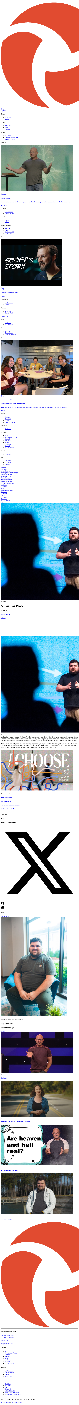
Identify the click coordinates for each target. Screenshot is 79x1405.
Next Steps (8, 311)
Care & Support (9, 213)
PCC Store (8, 454)
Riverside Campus (6, 481)
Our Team (8, 419)
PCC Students (9, 324)
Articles (7, 119)
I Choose (3, 618)
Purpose (6, 916)
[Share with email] (39, 907)
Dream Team (9, 333)
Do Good (7, 331)
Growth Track (9, 313)
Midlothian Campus (7, 476)
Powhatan (8, 444)
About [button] (3, 410)
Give (2, 109)
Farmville (7, 439)
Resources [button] (4, 205)
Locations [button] (4, 469)
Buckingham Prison (11, 437)
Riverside (7, 446)
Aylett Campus (5, 471)
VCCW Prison (9, 447)
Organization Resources (12, 1392)
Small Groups (9, 303)
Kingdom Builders (10, 334)
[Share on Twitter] (39, 863)
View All (3, 1031)
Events (7, 304)
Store (6, 1387)
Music (6, 127)
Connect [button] (3, 296)
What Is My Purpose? (7, 797)
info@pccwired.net (6, 1344)
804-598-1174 (5, 1340)
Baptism (7, 228)
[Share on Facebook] (39, 903)
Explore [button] (3, 111)
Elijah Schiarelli (5, 614)
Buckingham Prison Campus (9, 473)
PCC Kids (8, 323)
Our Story (8, 417)
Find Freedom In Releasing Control (10, 805)
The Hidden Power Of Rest (8, 808)
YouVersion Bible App (11, 137)
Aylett (6, 435)
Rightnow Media (10, 139)
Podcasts (7, 129)
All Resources (9, 212)
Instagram (8, 462)
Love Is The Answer (6, 801)
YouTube (7, 464)
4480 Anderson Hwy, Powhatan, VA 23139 (7, 1336)
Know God (8, 233)
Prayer (7, 230)
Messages (8, 117)
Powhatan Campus (6, 479)
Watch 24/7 (8, 125)
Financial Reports (10, 422)
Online (7, 442)
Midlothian (8, 440)
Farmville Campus (6, 474)
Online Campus (5, 478)
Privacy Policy (5, 1402)
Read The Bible (9, 232)
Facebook (8, 461)
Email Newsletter (10, 1391)
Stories (7, 220)
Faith (2, 916)
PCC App (8, 135)
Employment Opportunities (13, 1394)
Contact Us (4, 316)
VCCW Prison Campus (8, 483)
